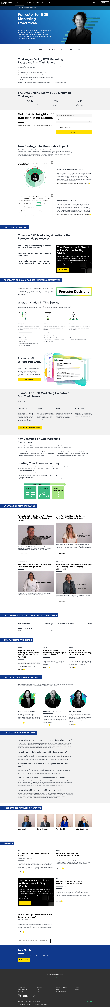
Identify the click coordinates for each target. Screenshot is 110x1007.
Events (63, 50)
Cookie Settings (36, 1001)
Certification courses (48, 341)
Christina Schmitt (21, 858)
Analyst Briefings (21, 987)
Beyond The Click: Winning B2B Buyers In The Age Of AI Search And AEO (28, 653)
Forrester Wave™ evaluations (25, 345)
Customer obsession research (25, 332)
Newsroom (39, 987)
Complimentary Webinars (61, 987)
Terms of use (20, 1001)
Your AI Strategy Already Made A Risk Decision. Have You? (35, 915)
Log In (98, 3)
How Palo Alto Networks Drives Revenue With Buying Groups (70, 517)
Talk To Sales (105, 3)
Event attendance (74, 336)
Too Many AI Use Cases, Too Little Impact (33, 854)
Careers (38, 989)
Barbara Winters (59, 886)
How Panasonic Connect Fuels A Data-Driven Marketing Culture (35, 565)
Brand (38, 991)
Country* (58, 119)
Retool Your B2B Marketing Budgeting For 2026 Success (54, 652)
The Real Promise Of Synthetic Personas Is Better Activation (70, 882)
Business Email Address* (61, 113)
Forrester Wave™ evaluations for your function (54, 339)
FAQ (71, 50)
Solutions (41, 50)
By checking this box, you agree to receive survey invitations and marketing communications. (73, 126)
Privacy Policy (28, 1001)
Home (19, 7)
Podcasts (77, 989)
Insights (79, 50)
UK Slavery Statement (61, 991)
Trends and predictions (24, 336)
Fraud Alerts (20, 991)
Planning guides (22, 341)
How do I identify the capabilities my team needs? (34, 254)
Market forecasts (22, 338)
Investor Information (22, 989)
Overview (31, 50)
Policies (57, 989)
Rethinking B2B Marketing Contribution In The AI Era (68, 854)
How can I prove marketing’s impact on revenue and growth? (34, 247)
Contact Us (77, 987)
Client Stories (52, 50)
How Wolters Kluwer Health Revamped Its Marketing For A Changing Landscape (74, 566)
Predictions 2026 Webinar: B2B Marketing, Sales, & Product (80, 652)
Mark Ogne (20, 919)
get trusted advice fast (81, 414)
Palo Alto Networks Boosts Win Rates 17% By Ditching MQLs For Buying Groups (35, 518)
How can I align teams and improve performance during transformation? (34, 262)
